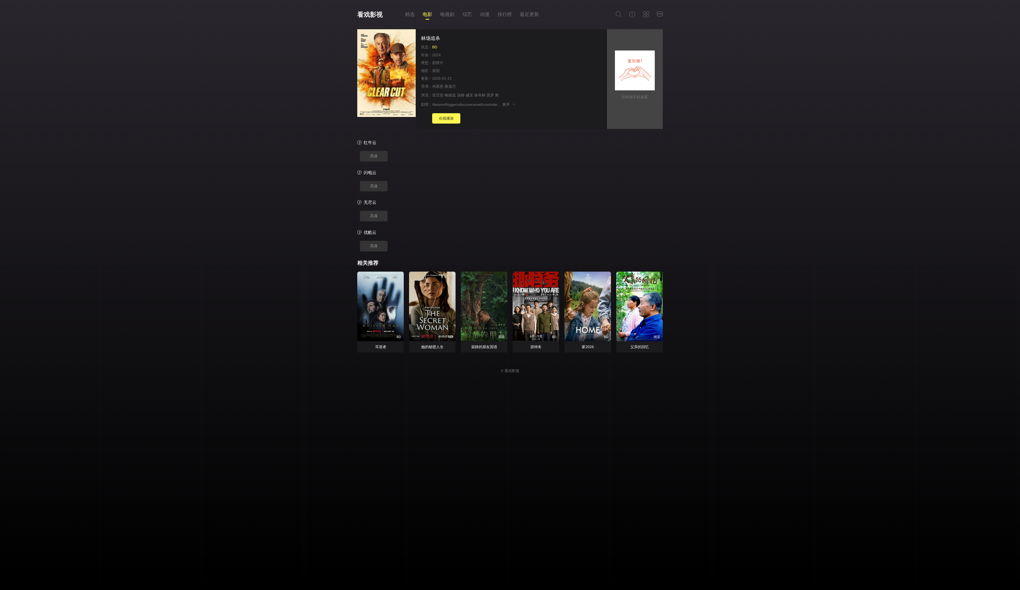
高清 (373, 156)
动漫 (485, 14)
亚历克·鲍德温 (444, 95)
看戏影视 (370, 14)
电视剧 (447, 14)
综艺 (467, 14)
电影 (427, 14)
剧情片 (437, 63)
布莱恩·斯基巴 (444, 86)
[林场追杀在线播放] (386, 74)
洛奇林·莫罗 (484, 95)
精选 (410, 14)
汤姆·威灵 (465, 95)
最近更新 (529, 14)
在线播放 (446, 118)
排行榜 (505, 14)
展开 (507, 104)
